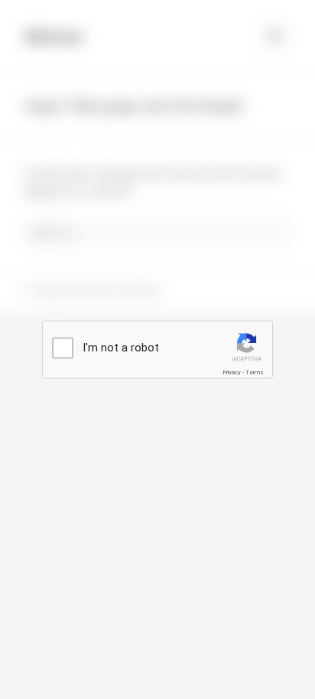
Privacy (231, 372)
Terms (254, 372)
